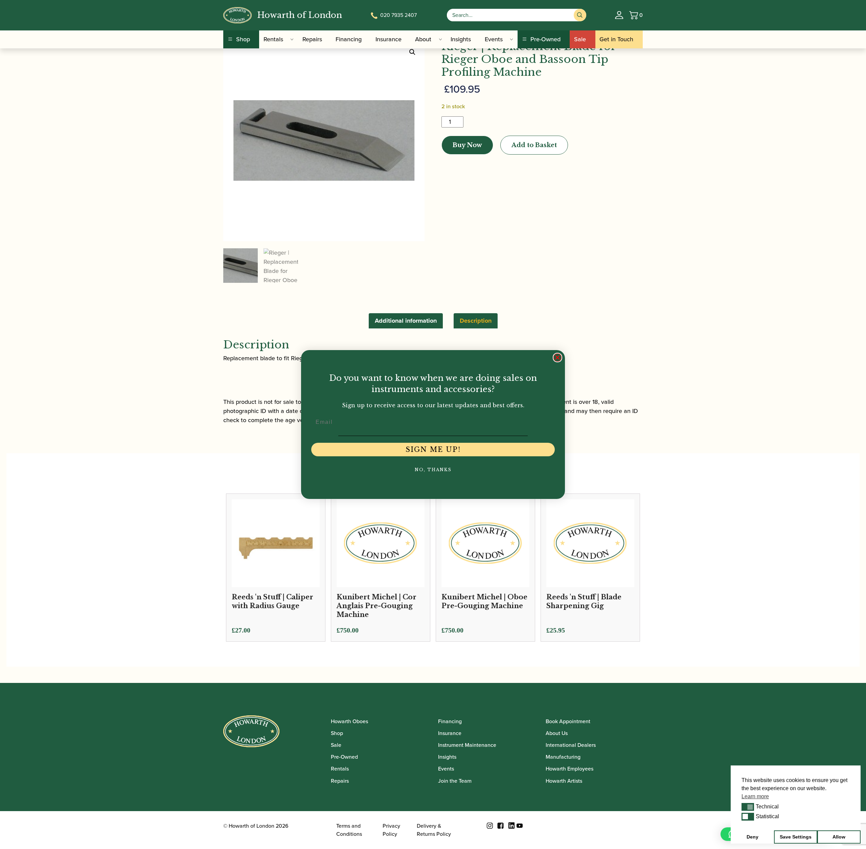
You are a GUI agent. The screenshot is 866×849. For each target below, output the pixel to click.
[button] (748, 806)
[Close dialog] (557, 357)
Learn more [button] (755, 796)
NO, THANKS (433, 469)
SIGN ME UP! (433, 449)
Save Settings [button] (796, 837)
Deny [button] (752, 837)
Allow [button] (839, 837)
